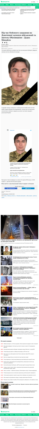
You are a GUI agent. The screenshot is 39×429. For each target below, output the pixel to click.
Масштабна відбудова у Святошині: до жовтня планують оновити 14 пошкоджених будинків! (19, 347)
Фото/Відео (36, 4)
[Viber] (7, 43)
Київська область (11, 195)
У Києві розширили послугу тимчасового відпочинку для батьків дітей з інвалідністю (19, 372)
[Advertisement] (19, 23)
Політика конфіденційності (17, 425)
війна (5, 195)
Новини (30, 4)
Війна (7, 4)
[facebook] (31, 1)
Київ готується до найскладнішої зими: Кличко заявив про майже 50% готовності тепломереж (19, 354)
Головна (2, 4)
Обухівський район (21, 195)
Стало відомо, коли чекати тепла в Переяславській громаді (8, 13)
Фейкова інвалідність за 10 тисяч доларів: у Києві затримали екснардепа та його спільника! (21, 343)
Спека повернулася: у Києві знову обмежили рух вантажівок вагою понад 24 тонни (19, 359)
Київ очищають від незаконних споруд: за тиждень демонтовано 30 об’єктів (18, 377)
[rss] (34, 1)
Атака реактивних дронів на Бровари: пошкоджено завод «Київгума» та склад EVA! (19, 349)
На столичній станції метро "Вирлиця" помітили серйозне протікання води (9, 10)
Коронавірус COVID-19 (20, 4)
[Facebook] (3, 43)
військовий (29, 195)
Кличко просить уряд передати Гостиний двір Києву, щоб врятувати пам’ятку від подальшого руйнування (19, 362)
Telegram (29, 188)
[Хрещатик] (5, 2)
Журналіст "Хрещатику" (8, 48)
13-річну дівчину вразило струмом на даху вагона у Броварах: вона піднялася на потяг (20, 375)
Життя (11, 4)
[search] (37, 2)
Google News (12, 188)
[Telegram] (5, 43)
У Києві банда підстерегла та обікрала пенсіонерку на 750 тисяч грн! (16, 351)
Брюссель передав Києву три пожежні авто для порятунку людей (16, 357)
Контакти (25, 425)
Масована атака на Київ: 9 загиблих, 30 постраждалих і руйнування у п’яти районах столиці (21, 379)
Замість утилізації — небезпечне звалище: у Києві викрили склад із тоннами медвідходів (20, 370)
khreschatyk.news (21, 427)
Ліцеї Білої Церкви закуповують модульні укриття (27, 13)
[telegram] (33, 1)
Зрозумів (37, 7)
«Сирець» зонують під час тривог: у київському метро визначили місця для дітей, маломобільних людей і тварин (19, 368)
